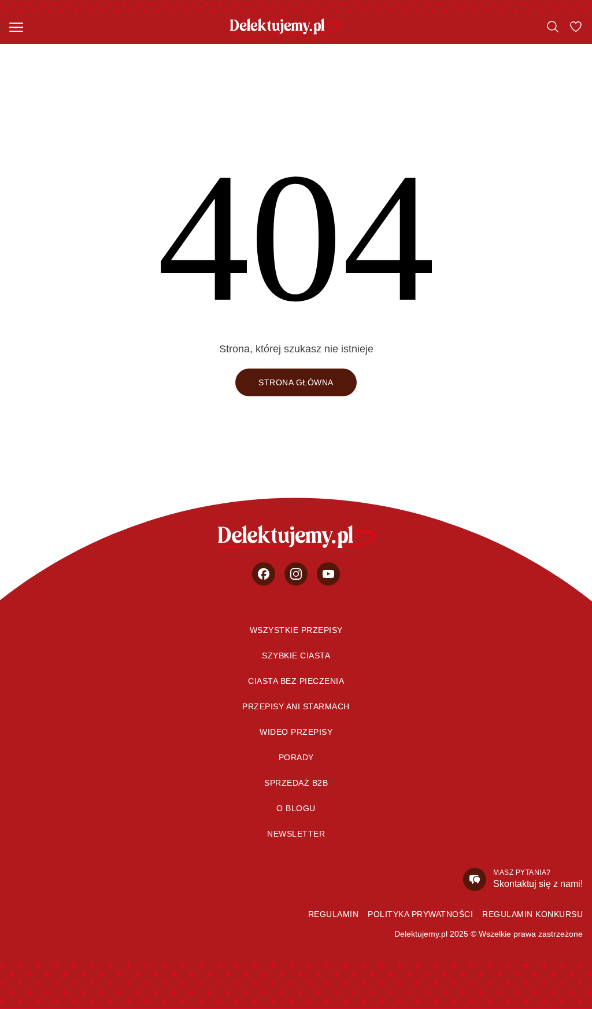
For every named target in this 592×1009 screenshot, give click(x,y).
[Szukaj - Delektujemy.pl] (553, 27)
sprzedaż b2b (296, 782)
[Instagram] (296, 573)
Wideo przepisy (296, 732)
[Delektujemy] (284, 27)
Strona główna (296, 382)
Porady (296, 757)
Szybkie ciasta (296, 655)
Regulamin (333, 914)
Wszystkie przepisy (296, 630)
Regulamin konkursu (532, 914)
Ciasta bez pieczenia (296, 681)
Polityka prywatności (420, 914)
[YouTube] (328, 573)
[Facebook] (263, 573)
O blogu (296, 808)
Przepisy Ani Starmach (296, 706)
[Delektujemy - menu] (16, 27)
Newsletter (296, 833)
